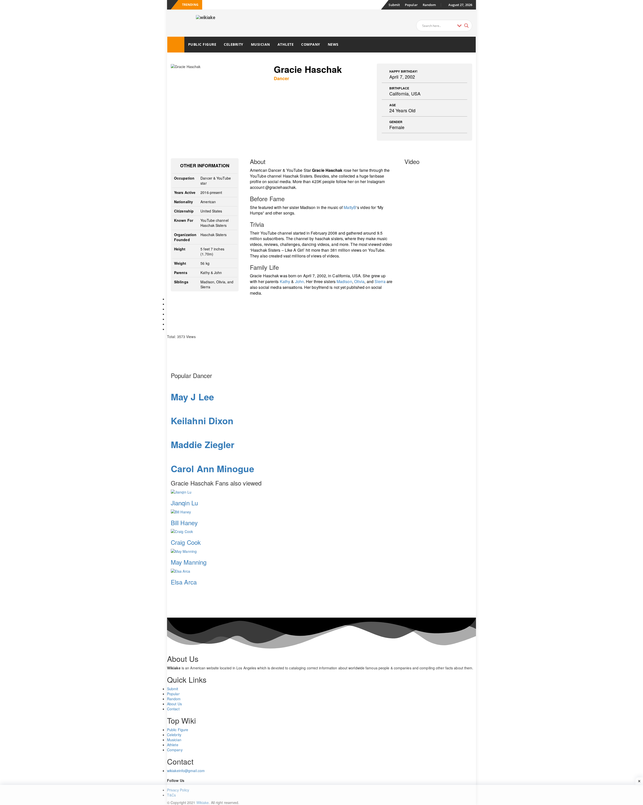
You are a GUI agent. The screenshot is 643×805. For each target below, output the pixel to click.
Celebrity (233, 44)
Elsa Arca (184, 581)
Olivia (359, 281)
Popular (411, 5)
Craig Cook (186, 542)
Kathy (285, 281)
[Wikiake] (175, 44)
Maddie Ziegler (202, 444)
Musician (260, 44)
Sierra (380, 281)
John (299, 281)
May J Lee (192, 396)
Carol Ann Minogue (212, 468)
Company (310, 44)
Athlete (286, 44)
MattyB (350, 207)
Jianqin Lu (184, 502)
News (333, 44)
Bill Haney (184, 522)
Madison (344, 281)
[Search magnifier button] (466, 25)
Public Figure (202, 44)
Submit (394, 5)
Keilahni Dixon (202, 420)
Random (429, 5)
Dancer (281, 78)
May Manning (188, 562)
